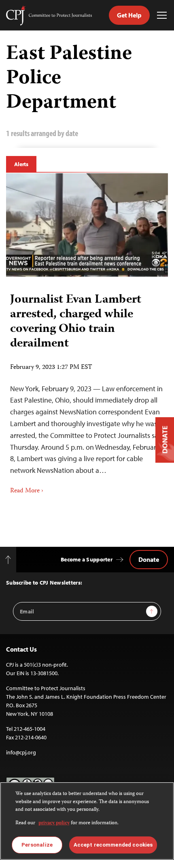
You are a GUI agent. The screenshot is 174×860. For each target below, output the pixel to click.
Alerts (21, 164)
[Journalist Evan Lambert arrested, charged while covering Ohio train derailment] (87, 225)
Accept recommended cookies (113, 845)
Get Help (129, 15)
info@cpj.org (21, 752)
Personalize (37, 845)
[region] (87, 821)
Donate (148, 559)
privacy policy (54, 823)
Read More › (26, 491)
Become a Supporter (86, 559)
